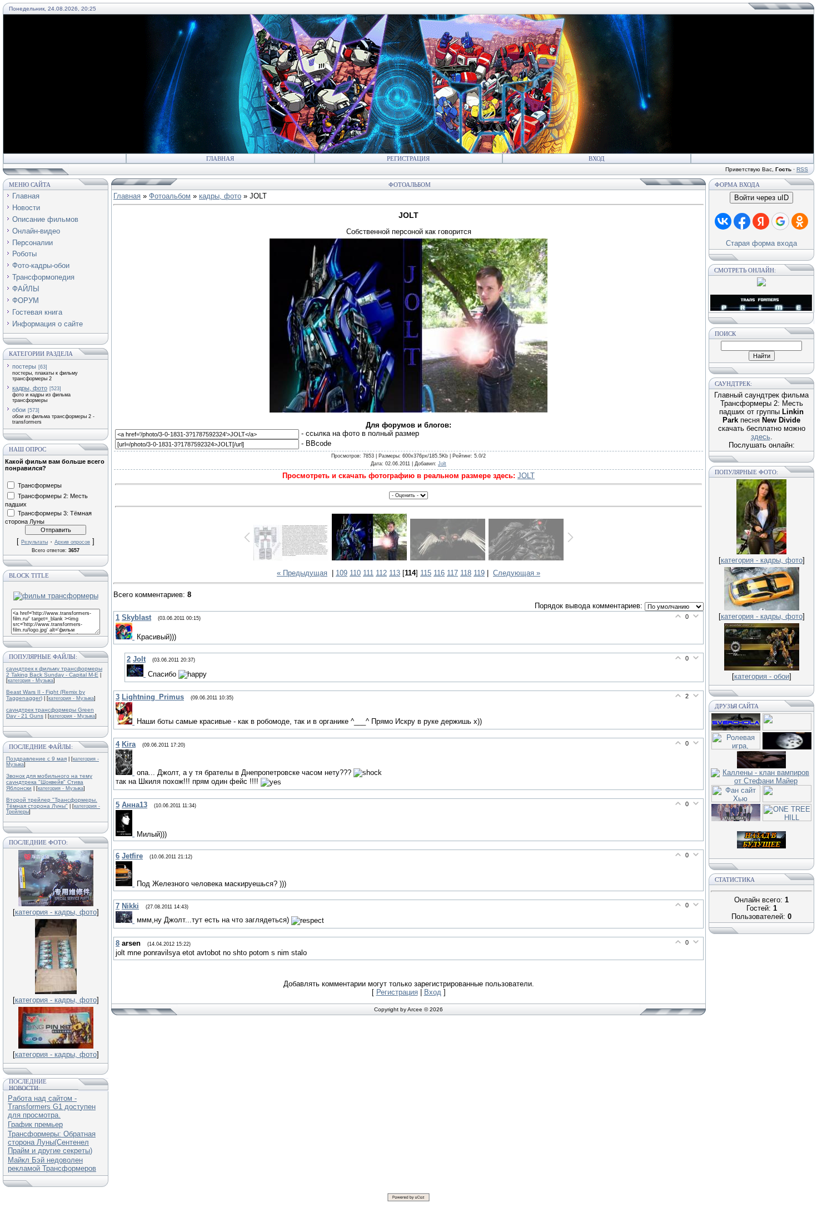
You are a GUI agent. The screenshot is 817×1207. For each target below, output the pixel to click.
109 (341, 573)
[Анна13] (126, 833)
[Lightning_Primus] (126, 722)
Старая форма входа (761, 243)
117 (452, 573)
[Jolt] (137, 674)
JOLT (526, 475)
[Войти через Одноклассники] (799, 221)
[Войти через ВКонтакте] (723, 221)
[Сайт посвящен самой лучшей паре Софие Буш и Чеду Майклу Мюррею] (761, 766)
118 (465, 573)
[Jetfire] (126, 884)
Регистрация (408, 158)
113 (394, 573)
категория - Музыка (30, 680)
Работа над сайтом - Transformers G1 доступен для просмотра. (52, 1106)
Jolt (442, 463)
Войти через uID (761, 197)
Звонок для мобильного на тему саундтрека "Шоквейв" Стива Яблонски (49, 782)
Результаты (34, 542)
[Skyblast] (126, 637)
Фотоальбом (170, 196)
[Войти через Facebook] (742, 221)
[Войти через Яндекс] (761, 221)
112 (381, 573)
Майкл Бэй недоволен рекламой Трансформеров (52, 1164)
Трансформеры (40, 484)
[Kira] (126, 772)
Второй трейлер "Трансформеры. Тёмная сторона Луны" (51, 803)
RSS (802, 169)
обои (19, 409)
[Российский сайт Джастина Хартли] (787, 728)
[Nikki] (126, 920)
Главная (220, 158)
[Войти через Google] (780, 221)
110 (355, 573)
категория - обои (761, 676)
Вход (597, 158)
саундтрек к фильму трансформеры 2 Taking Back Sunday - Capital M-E (54, 671)
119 (479, 573)
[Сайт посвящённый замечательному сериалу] (787, 747)
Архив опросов (72, 542)
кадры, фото (29, 388)
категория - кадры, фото (56, 912)
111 (368, 573)
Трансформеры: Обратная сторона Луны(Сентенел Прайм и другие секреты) (52, 1142)
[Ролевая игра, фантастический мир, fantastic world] (735, 747)
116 (439, 573)
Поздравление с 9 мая (36, 759)
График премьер (35, 1124)
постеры (24, 366)
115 (425, 573)
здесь (760, 437)
